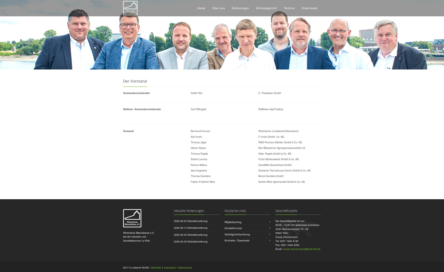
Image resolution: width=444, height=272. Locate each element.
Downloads (309, 8)
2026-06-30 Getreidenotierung (190, 241)
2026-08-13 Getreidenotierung (190, 227)
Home (201, 8)
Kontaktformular (233, 228)
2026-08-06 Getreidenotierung (190, 234)
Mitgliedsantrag (233, 222)
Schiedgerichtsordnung (237, 234)
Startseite (156, 267)
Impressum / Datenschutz (178, 267)
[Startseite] (130, 7)
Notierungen (240, 8)
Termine (289, 8)
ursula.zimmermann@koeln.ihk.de (301, 249)
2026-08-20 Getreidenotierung (190, 221)
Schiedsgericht (266, 8)
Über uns (218, 8)
